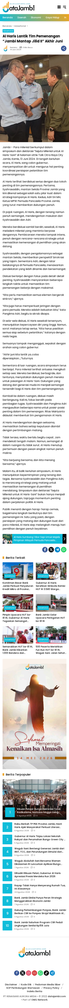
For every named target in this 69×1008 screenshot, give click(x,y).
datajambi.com (57, 996)
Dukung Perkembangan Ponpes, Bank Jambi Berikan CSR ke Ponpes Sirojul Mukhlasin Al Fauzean (40, 912)
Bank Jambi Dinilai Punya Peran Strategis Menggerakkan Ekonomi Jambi (38, 899)
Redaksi (13, 47)
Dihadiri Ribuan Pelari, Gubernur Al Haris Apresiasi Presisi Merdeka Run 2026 (37, 875)
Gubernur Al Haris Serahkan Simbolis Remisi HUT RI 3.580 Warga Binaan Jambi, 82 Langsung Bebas (50, 586)
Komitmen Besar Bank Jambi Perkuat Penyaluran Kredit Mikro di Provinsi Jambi (18, 586)
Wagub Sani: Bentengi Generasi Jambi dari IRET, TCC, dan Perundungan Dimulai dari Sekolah (39, 850)
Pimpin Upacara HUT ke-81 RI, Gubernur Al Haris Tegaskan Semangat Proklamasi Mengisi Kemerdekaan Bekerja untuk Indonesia (17, 618)
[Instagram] (28, 973)
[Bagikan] (63, 48)
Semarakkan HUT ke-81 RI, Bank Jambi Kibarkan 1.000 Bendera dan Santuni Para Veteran (18, 650)
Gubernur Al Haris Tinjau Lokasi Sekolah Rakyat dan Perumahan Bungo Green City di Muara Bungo (40, 838)
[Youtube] (34, 973)
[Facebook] (45, 549)
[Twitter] (51, 549)
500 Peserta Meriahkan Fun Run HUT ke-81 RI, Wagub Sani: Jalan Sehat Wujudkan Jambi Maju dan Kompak (50, 650)
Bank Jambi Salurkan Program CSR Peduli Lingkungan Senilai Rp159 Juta (38, 924)
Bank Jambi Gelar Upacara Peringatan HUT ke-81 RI (50, 618)
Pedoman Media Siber (47, 984)
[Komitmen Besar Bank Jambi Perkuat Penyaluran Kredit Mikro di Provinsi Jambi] (18, 571)
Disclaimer (11, 984)
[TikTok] (46, 973)
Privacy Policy (51, 988)
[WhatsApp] (63, 549)
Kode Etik (26, 984)
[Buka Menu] (59, 7)
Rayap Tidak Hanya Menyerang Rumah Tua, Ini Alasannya (39, 887)
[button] (64, 7)
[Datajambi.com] (19, 6)
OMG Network (39, 999)
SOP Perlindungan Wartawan (23, 988)
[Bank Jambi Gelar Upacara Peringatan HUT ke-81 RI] (51, 603)
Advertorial (8, 30)
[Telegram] (57, 549)
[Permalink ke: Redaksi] (6, 48)
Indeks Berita (34, 991)
